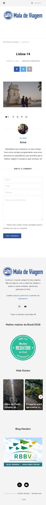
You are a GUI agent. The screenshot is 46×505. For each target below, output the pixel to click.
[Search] (32, 3)
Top (24, 500)
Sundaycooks (37, 493)
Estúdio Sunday (23, 493)
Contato (24, 296)
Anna (23, 142)
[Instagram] (19, 485)
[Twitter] (23, 69)
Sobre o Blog (13, 296)
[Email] (26, 117)
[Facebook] (17, 69)
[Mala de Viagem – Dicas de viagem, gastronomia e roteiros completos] (23, 15)
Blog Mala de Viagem (11, 42)
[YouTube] (26, 485)
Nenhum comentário (31, 61)
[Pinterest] (22, 117)
